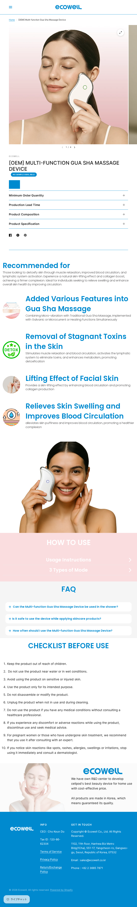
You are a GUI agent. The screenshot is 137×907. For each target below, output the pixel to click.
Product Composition (24, 214)
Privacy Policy (49, 859)
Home (12, 19)
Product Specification (24, 224)
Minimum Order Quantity (26, 195)
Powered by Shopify (61, 889)
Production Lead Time (24, 205)
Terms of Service (51, 851)
